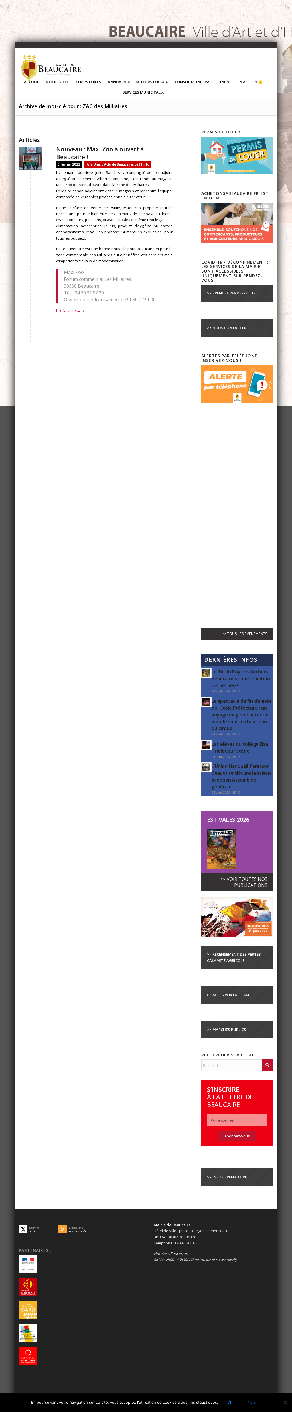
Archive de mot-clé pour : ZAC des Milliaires (73, 106)
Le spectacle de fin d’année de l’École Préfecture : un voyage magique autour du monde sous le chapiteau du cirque (242, 714)
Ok (229, 1402)
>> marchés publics (226, 1029)
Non (251, 1402)
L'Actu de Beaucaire (117, 164)
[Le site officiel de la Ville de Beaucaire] (51, 68)
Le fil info (142, 164)
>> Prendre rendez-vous (231, 293)
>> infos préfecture (227, 1177)
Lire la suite (68, 310)
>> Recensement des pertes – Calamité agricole (235, 957)
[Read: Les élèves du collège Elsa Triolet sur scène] (206, 745)
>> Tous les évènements (244, 633)
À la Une (93, 164)
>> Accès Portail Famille (231, 994)
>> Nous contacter (226, 327)
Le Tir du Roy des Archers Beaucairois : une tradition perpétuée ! (241, 679)
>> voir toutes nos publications (243, 882)
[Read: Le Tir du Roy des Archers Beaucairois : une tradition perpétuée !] (206, 673)
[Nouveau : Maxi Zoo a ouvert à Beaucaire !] (30, 158)
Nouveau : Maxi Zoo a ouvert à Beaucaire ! (100, 153)
